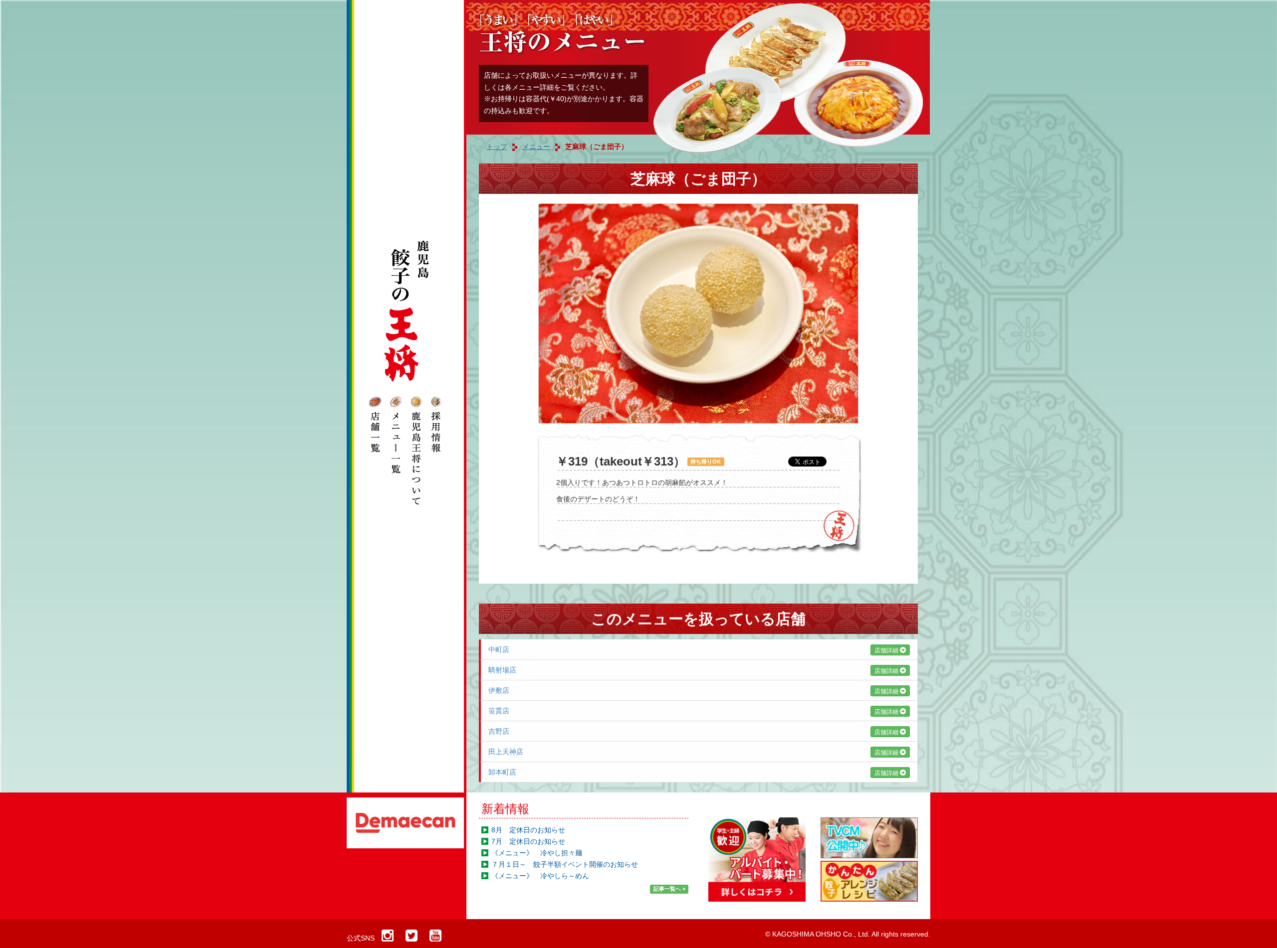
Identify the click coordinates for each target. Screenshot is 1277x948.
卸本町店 (694, 772)
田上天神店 (694, 752)
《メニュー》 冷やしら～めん (540, 876)
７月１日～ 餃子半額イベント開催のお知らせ (564, 864)
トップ (496, 147)
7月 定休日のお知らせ (528, 841)
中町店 (694, 649)
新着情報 (505, 808)
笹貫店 (694, 711)
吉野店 (694, 731)
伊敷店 (694, 690)
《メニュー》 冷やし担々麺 (536, 853)
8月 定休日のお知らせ (528, 830)
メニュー (536, 147)
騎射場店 (694, 670)
